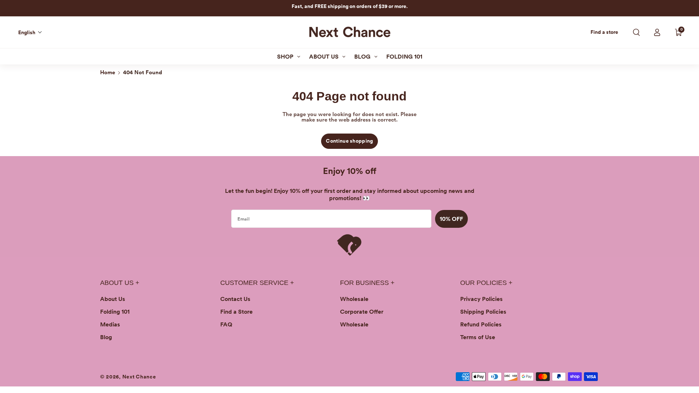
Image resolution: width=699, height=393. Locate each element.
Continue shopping (349, 141)
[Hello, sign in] (657, 32)
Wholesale (354, 298)
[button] (30, 32)
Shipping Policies (483, 311)
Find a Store (236, 311)
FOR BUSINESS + (367, 282)
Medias (110, 324)
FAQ (226, 324)
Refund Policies (481, 324)
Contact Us (235, 298)
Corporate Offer (361, 311)
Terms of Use (477, 337)
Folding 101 (115, 311)
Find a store (604, 32)
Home (107, 72)
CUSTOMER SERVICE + (257, 282)
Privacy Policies (481, 298)
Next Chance (139, 377)
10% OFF (451, 218)
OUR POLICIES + (486, 282)
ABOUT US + (119, 282)
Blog (106, 337)
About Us (112, 298)
